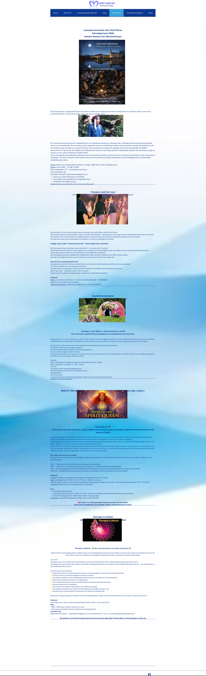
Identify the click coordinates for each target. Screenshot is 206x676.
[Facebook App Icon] (149, 674)
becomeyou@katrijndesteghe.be (121, 614)
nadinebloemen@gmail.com (77, 174)
